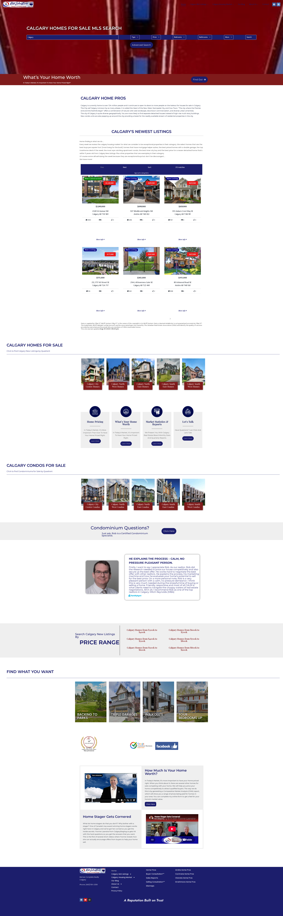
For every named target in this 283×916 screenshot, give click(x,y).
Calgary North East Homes (143, 385)
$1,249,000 (110, 183)
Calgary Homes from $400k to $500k (142, 639)
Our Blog (241, 4)
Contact (265, 4)
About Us (115, 884)
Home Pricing (95, 421)
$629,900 (192, 183)
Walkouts (154, 714)
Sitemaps (150, 886)
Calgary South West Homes (193, 385)
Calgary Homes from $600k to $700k (184, 631)
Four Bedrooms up (190, 716)
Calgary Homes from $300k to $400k (142, 631)
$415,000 (192, 254)
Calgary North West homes (117, 385)
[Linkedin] (278, 4)
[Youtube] (85, 900)
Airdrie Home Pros (183, 870)
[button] (135, 37)
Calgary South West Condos (193, 505)
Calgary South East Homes (168, 385)
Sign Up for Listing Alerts (141, 173)
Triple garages (124, 714)
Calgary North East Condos (143, 505)
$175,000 (110, 254)
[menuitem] (135, 37)
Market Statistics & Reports (157, 423)
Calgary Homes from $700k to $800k (184, 639)
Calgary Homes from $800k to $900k (184, 648)
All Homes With (119, 711)
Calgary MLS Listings (120, 874)
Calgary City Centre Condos (93, 505)
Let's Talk (188, 421)
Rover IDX (198, 330)
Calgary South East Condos (168, 505)
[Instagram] (89, 900)
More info (100, 239)
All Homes (82, 711)
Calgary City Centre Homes (93, 385)
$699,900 (151, 183)
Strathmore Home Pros (185, 882)
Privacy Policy (116, 891)
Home (183, 4)
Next (167, 318)
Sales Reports (152, 878)
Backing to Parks (87, 716)
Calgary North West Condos (117, 505)
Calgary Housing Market (121, 877)
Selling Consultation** (155, 882)
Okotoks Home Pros (183, 878)
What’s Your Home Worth (126, 423)
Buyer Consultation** (155, 874)
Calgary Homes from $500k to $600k (142, 648)
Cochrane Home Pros (184, 874)
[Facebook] (274, 4)
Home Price (151, 870)
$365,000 (151, 254)
